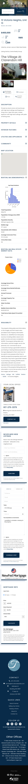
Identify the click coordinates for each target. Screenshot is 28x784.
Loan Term (6, 591)
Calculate (11, 623)
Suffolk (18, 374)
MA (13, 374)
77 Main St (15, 693)
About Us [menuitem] (14, 711)
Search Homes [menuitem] (14, 703)
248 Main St (15, 687)
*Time (5, 511)
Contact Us (11, 419)
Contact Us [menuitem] (14, 714)
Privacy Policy (10, 467)
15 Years (14, 595)
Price (4, 600)
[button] (20, 11)
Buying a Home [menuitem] (13, 709)
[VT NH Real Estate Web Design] (14, 779)
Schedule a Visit (19, 489)
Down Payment (7, 607)
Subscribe (11, 473)
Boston (23, 374)
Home (3, 374)
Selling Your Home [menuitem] (14, 706)
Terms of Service (13, 561)
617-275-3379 (18, 3)
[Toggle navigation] (25, 3)
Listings (8, 374)
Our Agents (6, 423)
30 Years (7, 595)
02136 (4, 376)
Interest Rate (6, 613)
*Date (4, 505)
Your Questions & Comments (11, 517)
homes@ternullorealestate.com (15, 683)
